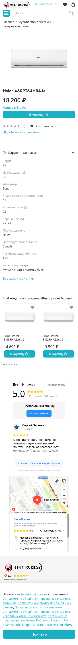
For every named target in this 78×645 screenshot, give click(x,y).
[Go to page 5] (14, 364)
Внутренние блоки (16, 26)
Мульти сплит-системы (35, 22)
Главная (8, 22)
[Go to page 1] (4, 364)
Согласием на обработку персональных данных (37, 612)
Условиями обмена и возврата (24, 616)
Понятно (39, 634)
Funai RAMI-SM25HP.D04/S (53, 337)
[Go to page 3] (9, 364)
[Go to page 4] (11, 364)
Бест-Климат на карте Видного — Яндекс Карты (39, 470)
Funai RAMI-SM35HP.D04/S (14, 337)
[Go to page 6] (16, 364)
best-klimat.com (32, 594)
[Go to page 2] (6, 364)
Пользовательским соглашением (38, 607)
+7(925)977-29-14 (46, 3)
